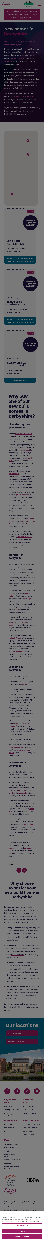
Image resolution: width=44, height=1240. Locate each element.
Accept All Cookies (22, 1237)
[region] (22, 1225)
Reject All (22, 1231)
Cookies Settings (22, 1226)
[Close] (41, 1214)
